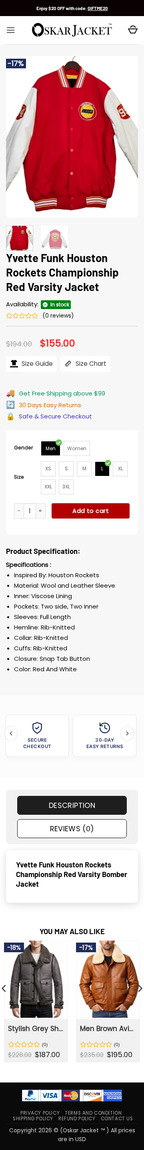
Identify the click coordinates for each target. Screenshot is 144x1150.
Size (19, 477)
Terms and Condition (93, 1113)
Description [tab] (72, 805)
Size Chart (90, 363)
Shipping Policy (33, 1118)
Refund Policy (77, 1118)
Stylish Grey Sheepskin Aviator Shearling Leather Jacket (35, 1028)
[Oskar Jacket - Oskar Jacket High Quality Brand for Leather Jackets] (72, 30)
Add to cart (90, 510)
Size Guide (36, 363)
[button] (10, 30)
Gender (23, 447)
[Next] (125, 137)
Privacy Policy (40, 1113)
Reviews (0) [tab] (72, 829)
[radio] (50, 448)
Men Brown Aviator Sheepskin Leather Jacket (107, 1028)
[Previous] (19, 137)
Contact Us (117, 1118)
